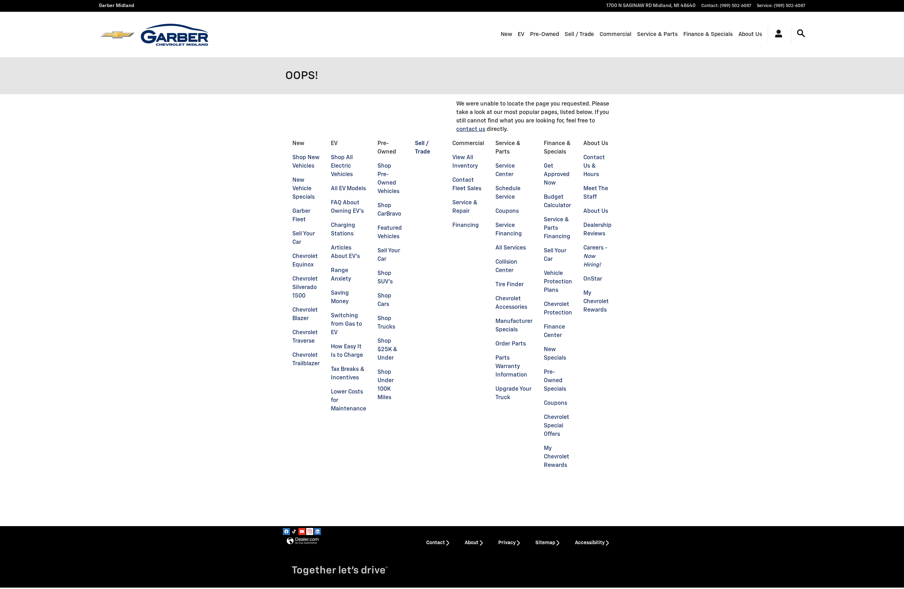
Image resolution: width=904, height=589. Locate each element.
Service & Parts (657, 34)
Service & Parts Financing (557, 228)
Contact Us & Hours (594, 166)
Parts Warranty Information (511, 366)
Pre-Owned (544, 34)
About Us (750, 34)
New (506, 34)
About (471, 542)
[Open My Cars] (776, 34)
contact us (470, 129)
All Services (510, 248)
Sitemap (545, 542)
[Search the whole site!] (801, 33)
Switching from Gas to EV (346, 324)
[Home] (117, 34)
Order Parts (510, 344)
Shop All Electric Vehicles (342, 166)
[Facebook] (286, 531)
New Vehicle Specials (303, 189)
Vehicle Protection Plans (558, 282)
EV (521, 34)
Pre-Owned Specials (555, 380)
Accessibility (590, 542)
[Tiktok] (294, 531)
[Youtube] (301, 531)
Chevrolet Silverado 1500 (305, 287)
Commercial (615, 34)
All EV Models (348, 189)
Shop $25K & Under (387, 349)
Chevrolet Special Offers (556, 426)
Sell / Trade (579, 34)
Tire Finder (509, 285)
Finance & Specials (708, 34)
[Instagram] (309, 531)
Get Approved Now (557, 174)
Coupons (507, 211)
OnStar (592, 279)
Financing (465, 225)
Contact (435, 542)
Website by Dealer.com (303, 541)
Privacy (507, 542)
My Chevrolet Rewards (556, 457)
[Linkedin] (317, 531)
